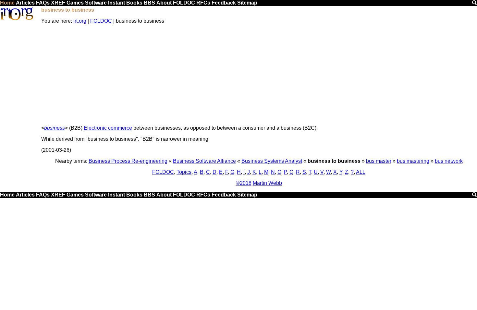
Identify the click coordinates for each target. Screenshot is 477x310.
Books (134, 3)
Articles (25, 3)
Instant (116, 3)
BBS (149, 3)
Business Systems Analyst (271, 161)
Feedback (224, 3)
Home (7, 3)
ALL (360, 172)
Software (96, 3)
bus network (449, 161)
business (54, 128)
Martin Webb (267, 183)
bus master (378, 161)
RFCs (203, 3)
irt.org (79, 21)
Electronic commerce (108, 128)
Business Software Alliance (204, 161)
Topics (184, 172)
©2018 (243, 183)
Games (75, 3)
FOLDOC (184, 3)
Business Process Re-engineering (128, 161)
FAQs (43, 3)
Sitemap (247, 3)
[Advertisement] (259, 74)
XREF (58, 3)
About (164, 3)
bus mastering (413, 161)
